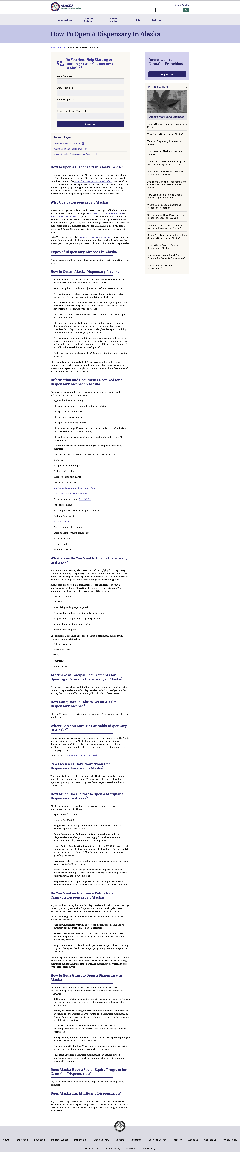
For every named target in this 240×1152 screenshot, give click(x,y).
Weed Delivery (101, 1139)
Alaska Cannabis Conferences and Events (73, 154)
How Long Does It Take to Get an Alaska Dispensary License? (164, 196)
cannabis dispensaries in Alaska (82, 755)
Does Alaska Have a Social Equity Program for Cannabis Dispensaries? (166, 257)
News (6, 1139)
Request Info (167, 74)
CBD (138, 20)
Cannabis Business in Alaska (67, 143)
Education (39, 1139)
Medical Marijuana (114, 20)
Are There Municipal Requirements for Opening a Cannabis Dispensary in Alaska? (167, 184)
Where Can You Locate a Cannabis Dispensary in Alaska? (165, 206)
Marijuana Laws (65, 20)
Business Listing (157, 1139)
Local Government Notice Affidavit (71, 493)
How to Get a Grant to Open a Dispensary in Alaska (162, 247)
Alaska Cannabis (58, 47)
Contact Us (210, 1139)
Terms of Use (92, 1148)
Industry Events (59, 1139)
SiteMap (131, 1148)
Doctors (120, 1139)
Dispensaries (81, 1139)
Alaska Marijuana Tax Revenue (68, 149)
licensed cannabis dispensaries (94, 237)
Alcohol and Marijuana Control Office (93, 181)
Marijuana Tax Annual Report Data (105, 213)
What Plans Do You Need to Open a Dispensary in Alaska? (165, 173)
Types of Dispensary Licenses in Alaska (164, 143)
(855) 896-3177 (181, 5)
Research (177, 1139)
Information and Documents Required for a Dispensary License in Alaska (166, 163)
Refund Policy (112, 1148)
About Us (193, 1139)
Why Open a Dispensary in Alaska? (165, 134)
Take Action (21, 1139)
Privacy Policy (229, 1139)
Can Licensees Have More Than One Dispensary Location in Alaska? (166, 216)
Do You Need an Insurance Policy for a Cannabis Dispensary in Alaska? (167, 236)
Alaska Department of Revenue (66, 216)
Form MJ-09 (85, 499)
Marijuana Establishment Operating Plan (74, 488)
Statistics (156, 20)
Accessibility (148, 1148)
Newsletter (136, 1139)
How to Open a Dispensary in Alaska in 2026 (167, 125)
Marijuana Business (88, 20)
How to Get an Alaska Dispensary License (164, 153)
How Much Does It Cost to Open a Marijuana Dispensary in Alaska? (164, 226)
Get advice (90, 124)
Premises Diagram (63, 521)
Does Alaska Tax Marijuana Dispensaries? (161, 267)
